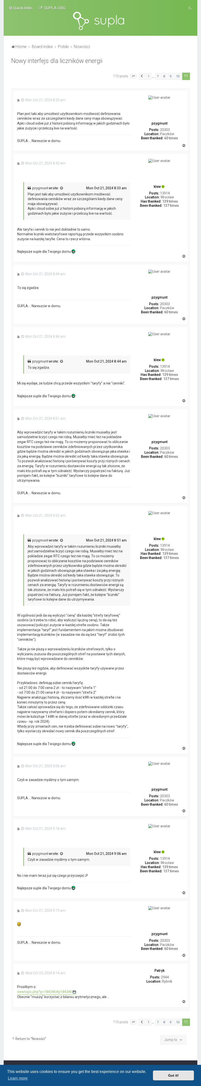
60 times (171, 138)
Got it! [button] (173, 1075)
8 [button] (164, 76)
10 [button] (177, 76)
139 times (170, 201)
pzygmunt (40, 188)
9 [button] (170, 76)
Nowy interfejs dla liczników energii (56, 60)
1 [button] (148, 76)
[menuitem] (52, 8)
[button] (133, 76)
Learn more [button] (18, 1078)
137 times (171, 206)
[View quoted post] (62, 188)
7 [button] (158, 76)
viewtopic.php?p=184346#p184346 (44, 992)
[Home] (100, 21)
